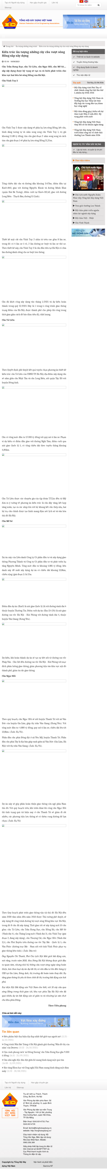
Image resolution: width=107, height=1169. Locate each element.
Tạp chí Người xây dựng (15, 2)
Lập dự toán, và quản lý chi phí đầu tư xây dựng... (87, 150)
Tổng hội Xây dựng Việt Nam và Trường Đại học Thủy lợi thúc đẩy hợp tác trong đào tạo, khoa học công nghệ (88, 102)
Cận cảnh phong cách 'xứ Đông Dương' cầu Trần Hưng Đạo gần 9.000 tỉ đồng (35, 1054)
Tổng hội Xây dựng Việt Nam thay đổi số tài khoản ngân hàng (88, 123)
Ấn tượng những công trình (26, 46)
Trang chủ (10, 46)
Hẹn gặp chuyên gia (38, 2)
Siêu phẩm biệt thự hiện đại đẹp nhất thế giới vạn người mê (35, 1038)
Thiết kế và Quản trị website (88, 56)
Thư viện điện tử (83, 75)
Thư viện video (82, 160)
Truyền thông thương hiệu (87, 62)
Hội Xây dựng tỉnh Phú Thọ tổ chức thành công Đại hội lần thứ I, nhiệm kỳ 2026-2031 (88, 90)
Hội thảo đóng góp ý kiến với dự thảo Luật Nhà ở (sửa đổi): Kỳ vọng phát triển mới (88, 114)
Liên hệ (55, 2)
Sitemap (8, 7)
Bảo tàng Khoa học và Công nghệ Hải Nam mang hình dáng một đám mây (35, 1069)
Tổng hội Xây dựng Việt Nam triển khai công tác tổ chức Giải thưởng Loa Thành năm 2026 (88, 132)
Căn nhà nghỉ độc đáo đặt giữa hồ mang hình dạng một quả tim (33, 1062)
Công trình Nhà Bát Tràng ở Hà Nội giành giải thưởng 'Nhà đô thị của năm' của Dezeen (35, 1046)
